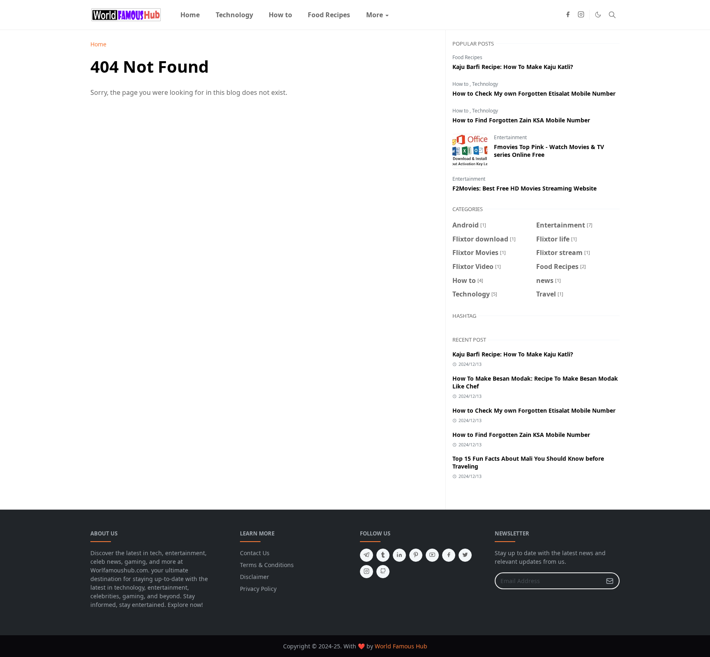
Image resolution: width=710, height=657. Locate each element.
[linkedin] (399, 555)
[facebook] (567, 15)
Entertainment (510, 137)
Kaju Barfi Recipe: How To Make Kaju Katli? (512, 67)
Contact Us (255, 553)
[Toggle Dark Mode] (598, 14)
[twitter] (465, 555)
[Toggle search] (612, 14)
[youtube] (432, 555)
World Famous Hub (401, 646)
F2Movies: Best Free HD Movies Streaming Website (524, 188)
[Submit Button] (610, 580)
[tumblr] (383, 555)
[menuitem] (190, 15)
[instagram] (581, 15)
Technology (485, 83)
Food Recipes (467, 57)
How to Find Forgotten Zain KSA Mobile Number (521, 120)
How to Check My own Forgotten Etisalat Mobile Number (533, 93)
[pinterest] (415, 555)
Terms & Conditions (267, 565)
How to (461, 83)
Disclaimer (254, 577)
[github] (383, 571)
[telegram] (366, 555)
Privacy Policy (258, 589)
